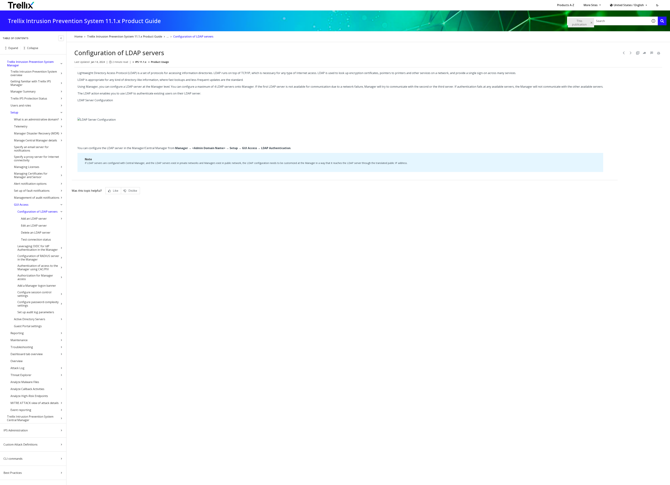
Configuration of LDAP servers (37, 212)
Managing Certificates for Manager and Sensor (30, 175)
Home (78, 36)
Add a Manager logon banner (36, 286)
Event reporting (20, 410)
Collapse (32, 48)
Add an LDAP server (34, 219)
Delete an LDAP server (35, 232)
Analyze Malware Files (24, 382)
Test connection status (36, 239)
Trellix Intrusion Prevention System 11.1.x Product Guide (124, 36)
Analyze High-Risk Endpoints (29, 396)
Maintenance (19, 340)
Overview (16, 361)
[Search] (662, 21)
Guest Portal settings (28, 326)
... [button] (168, 36)
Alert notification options (30, 184)
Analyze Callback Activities (27, 389)
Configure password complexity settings (38, 303)
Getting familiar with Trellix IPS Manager (30, 83)
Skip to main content (57, 4)
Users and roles (20, 105)
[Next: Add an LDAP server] (630, 52)
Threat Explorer (20, 375)
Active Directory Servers (29, 319)
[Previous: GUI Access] (623, 52)
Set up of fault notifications (32, 191)
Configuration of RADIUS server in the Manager (38, 257)
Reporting (17, 333)
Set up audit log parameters (35, 312)
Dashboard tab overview (26, 354)
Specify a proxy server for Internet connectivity (36, 158)
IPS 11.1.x (140, 62)
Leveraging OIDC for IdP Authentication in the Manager (37, 247)
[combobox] (608, 21)
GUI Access (21, 205)
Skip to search (84, 4)
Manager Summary (23, 91)
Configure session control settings (34, 294)
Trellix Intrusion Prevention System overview (33, 73)
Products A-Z (565, 5)
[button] (657, 5)
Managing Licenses (26, 167)
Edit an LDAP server (34, 225)
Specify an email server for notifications (31, 148)
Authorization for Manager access (35, 277)
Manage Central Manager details (35, 140)
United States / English (629, 5)
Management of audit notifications (36, 198)
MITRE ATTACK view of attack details (34, 403)
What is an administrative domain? (36, 119)
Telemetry (20, 126)
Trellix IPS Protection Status (28, 98)
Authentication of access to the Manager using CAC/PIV (37, 267)
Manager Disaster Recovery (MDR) (36, 133)
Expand (13, 48)
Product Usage (160, 62)
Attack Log (17, 368)
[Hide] (61, 38)
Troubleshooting (21, 347)
